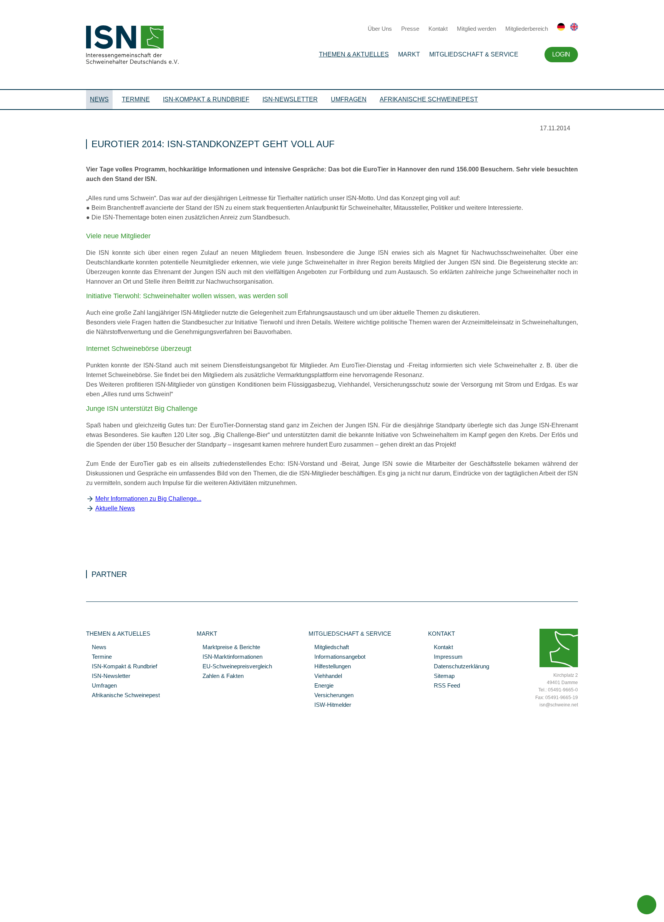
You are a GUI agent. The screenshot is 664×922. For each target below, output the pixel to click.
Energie (321, 686)
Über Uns (380, 28)
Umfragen (349, 99)
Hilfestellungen (330, 667)
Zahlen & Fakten (220, 676)
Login (561, 54)
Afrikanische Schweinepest (429, 99)
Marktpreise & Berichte (228, 647)
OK (4, 916)
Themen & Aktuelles (354, 54)
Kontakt (438, 28)
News (99, 99)
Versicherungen (331, 695)
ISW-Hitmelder (330, 705)
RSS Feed (444, 686)
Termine (136, 99)
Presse (410, 28)
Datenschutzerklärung (458, 667)
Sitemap (441, 676)
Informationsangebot (337, 657)
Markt (409, 54)
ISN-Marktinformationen (229, 657)
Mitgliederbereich (526, 28)
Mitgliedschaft (329, 647)
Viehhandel (325, 676)
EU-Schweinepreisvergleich (234, 667)
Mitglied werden (476, 28)
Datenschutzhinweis (24, 905)
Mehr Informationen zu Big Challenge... (148, 498)
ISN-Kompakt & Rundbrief (206, 99)
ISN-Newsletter (290, 99)
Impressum (445, 657)
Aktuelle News (115, 508)
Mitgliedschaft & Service (473, 54)
